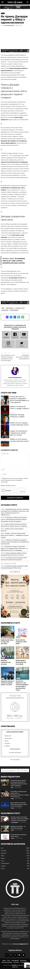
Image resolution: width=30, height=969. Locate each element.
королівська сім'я (19, 308)
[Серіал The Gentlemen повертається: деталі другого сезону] (5, 436)
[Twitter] (19, 955)
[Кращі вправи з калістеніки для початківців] (22, 652)
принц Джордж (14, 310)
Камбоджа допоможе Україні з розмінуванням (22, 357)
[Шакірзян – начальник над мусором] (7, 652)
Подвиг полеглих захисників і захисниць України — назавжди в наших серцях (15, 535)
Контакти (16, 962)
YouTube (24, 337)
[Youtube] (23, 955)
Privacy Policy (25, 962)
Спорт (2, 868)
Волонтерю (8, 738)
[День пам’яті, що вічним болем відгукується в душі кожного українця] (5, 805)
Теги (8, 960)
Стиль (8, 10)
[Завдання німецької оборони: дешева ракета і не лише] (7, 673)
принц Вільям (5, 310)
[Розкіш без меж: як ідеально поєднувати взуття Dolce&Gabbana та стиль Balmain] (5, 402)
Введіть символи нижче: (8, 485)
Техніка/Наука (5, 863)
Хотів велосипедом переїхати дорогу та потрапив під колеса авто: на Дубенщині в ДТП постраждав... (14, 548)
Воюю (7, 741)
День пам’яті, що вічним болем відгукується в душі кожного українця (18, 804)
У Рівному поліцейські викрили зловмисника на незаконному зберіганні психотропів (15, 542)
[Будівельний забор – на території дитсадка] (7, 632)
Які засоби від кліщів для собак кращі (21, 641)
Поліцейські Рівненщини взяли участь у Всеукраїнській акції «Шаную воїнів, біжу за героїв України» (14, 519)
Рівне (2, 855)
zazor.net (15, 967)
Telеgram (6, 337)
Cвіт (2, 848)
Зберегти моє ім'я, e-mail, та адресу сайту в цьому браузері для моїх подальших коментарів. (14, 480)
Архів (4, 960)
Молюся (7, 746)
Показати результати (15, 752)
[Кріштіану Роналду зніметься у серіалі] (5, 420)
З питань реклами (7, 962)
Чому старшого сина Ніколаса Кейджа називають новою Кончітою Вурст (8, 357)
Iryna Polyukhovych (9, 25)
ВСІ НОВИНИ (14, 572)
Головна (3, 10)
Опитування (14, 960)
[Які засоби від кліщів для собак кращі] (22, 632)
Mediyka (14, 965)
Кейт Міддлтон (10, 308)
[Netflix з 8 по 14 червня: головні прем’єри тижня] (5, 428)
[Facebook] (6, 955)
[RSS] (15, 955)
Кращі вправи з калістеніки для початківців (21, 662)
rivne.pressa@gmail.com (20, 944)
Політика (3, 850)
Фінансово (8, 736)
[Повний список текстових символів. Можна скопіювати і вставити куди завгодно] (5, 819)
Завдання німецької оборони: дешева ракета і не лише (7, 682)
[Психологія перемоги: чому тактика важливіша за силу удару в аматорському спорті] (22, 673)
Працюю (7, 743)
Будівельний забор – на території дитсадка (7, 641)
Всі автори (23, 960)
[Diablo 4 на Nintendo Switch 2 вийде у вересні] (5, 412)
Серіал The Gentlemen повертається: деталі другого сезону (18, 433)
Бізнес (3, 858)
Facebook (15, 337)
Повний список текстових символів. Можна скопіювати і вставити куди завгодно (19, 818)
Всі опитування (15, 759)
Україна (3, 866)
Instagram (8, 346)
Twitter (22, 346)
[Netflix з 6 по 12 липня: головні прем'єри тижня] (5, 444)
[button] (27, 2)
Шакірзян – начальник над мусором (6, 662)
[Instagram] (11, 955)
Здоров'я (3, 853)
